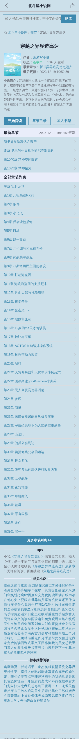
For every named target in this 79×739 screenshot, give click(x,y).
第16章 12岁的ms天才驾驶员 (25, 328)
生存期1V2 (39, 604)
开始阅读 (15, 121)
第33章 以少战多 (16, 478)
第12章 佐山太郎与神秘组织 (24, 292)
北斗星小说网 (17, 32)
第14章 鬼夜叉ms (16, 310)
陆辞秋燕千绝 (44, 676)
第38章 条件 (12, 523)
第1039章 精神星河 (17, 168)
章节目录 (39, 121)
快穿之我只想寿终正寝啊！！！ (38, 686)
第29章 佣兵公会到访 (19, 443)
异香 (27, 695)
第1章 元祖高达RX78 (19, 195)
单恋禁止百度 (21, 628)
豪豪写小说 (41, 57)
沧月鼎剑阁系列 (26, 624)
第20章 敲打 (12, 363)
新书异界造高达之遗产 (56, 67)
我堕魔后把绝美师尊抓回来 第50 (44, 609)
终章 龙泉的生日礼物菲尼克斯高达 (29, 150)
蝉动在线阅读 (65, 595)
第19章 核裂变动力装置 (21, 354)
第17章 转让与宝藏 (17, 337)
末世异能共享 (38, 600)
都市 (33, 32)
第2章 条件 (12, 204)
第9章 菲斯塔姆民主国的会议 (25, 266)
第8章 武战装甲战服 (18, 257)
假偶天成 (38, 695)
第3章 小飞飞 (13, 213)
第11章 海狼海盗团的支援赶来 (25, 284)
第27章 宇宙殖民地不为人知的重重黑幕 (32, 425)
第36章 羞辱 (12, 505)
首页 (72, 6)
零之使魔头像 (17, 648)
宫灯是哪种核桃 (46, 633)
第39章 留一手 (14, 531)
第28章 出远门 (14, 434)
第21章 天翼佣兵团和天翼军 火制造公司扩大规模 (35, 372)
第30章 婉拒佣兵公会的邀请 (24, 452)
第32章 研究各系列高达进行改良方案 (30, 469)
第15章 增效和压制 (17, 319)
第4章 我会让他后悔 (18, 222)
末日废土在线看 (36, 614)
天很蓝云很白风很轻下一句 (48, 648)
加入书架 (64, 121)
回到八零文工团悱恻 (36, 643)
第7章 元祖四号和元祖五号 (23, 248)
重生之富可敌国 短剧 (19, 585)
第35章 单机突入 (16, 496)
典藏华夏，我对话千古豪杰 (24, 667)
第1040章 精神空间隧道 (21, 159)
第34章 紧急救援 (16, 487)
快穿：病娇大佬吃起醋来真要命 (34, 672)
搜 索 (68, 18)
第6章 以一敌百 (15, 239)
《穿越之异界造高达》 (28, 556)
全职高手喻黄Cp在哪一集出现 (32, 590)
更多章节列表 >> (39, 540)
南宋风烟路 (53, 695)
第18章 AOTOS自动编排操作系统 (28, 346)
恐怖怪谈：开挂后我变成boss (33, 681)
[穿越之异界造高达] (13, 64)
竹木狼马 (27, 691)
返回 (7, 6)
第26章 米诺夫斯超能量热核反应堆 (29, 416)
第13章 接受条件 (16, 301)
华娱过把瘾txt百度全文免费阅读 (31, 595)
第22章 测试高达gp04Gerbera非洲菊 (30, 381)
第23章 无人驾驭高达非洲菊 (24, 390)
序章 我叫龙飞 (14, 186)
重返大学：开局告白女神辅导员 (27, 700)
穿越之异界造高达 (56, 571)
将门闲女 (68, 695)
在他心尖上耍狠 (16, 600)
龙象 (10, 686)
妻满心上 (17, 695)
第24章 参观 (12, 399)
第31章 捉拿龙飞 (16, 461)
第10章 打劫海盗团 (17, 275)
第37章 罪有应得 (16, 514)
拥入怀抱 (38, 628)
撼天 (61, 672)
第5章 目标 (12, 230)
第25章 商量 (12, 407)
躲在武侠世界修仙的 (50, 585)
